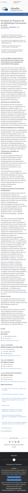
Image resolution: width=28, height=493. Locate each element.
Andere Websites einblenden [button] (17, 2)
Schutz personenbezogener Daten (13, 488)
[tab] (14, 455)
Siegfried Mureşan (14, 259)
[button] (24, 14)
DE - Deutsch (4, 2)
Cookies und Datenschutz (8, 490)
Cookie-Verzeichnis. (21, 490)
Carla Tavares (23, 292)
